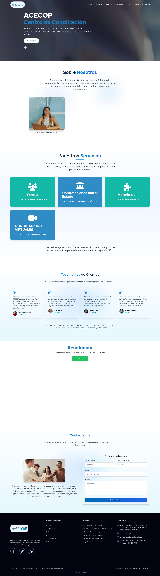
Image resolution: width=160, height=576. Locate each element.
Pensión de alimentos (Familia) (94, 532)
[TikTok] (22, 551)
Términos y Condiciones (122, 569)
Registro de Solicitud (142, 4)
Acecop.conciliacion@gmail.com (131, 537)
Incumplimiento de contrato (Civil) (95, 525)
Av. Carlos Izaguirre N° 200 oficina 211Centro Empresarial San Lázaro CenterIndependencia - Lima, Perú (133, 527)
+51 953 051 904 (125, 533)
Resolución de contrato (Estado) (95, 538)
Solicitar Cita (31, 41)
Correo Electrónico (123, 460)
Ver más (85, 133)
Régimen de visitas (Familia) (93, 535)
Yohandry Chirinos (81, 572)
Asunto (87, 470)
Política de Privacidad (140, 569)
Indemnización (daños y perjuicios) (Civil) (98, 528)
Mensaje (87, 479)
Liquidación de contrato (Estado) (95, 542)
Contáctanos (81, 358)
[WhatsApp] (31, 551)
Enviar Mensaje (117, 500)
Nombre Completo (90, 460)
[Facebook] (13, 551)
